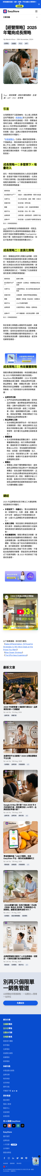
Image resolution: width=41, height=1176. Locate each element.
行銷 (7, 1032)
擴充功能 (6, 1087)
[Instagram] (9, 1158)
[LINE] (26, 1158)
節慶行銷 (14, 715)
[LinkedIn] (13, 1158)
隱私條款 (19, 1163)
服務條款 (12, 1163)
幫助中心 (6, 1108)
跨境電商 (6, 1061)
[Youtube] (22, 1158)
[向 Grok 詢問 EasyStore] (22, 1125)
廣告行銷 (21, 815)
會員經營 (14, 864)
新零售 (6, 43)
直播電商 (6, 1057)
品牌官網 (14, 764)
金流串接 (6, 1083)
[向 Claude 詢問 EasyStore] (9, 1125)
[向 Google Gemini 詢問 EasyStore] (14, 1125)
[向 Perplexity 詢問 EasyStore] (18, 1125)
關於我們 (6, 1136)
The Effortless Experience (16, 655)
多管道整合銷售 (8, 1071)
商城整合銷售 (8, 1053)
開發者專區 (7, 1152)
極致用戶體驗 (8, 1041)
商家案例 (24, 916)
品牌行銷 (6, 715)
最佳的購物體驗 (16, 916)
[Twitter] (17, 1158)
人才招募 (9, 1144)
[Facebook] (4, 1158)
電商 (7, 1024)
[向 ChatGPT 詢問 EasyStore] (5, 1125)
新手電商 (6, 1045)
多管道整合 (9, 139)
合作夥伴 (6, 1148)
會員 (7, 1037)
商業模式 (19, 118)
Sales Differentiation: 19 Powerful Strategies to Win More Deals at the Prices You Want (18, 647)
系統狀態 (6, 1116)
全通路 (14, 43)
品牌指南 (6, 1140)
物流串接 (6, 1079)
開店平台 (21, 965)
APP (26, 43)
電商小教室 (7, 1104)
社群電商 (6, 764)
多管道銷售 (22, 764)
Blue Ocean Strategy (13, 652)
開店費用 (6, 1100)
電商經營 (6, 864)
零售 (7, 1028)
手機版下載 (7, 1091)
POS (20, 43)
